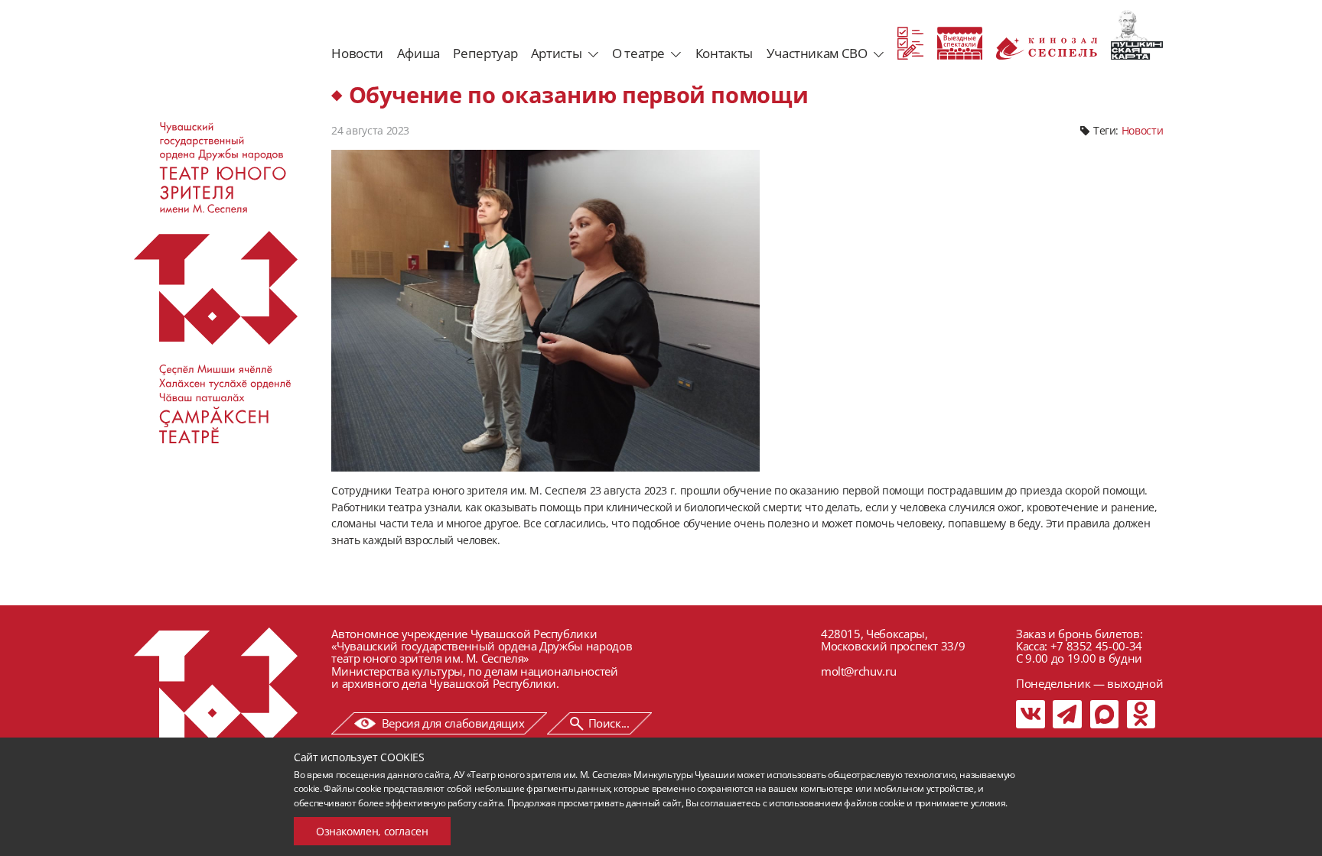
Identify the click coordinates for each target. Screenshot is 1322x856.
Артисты (556, 53)
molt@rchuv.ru (858, 671)
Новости (357, 53)
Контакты (724, 53)
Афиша (418, 53)
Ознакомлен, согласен (372, 831)
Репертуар (485, 53)
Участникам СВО (817, 53)
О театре (638, 53)
